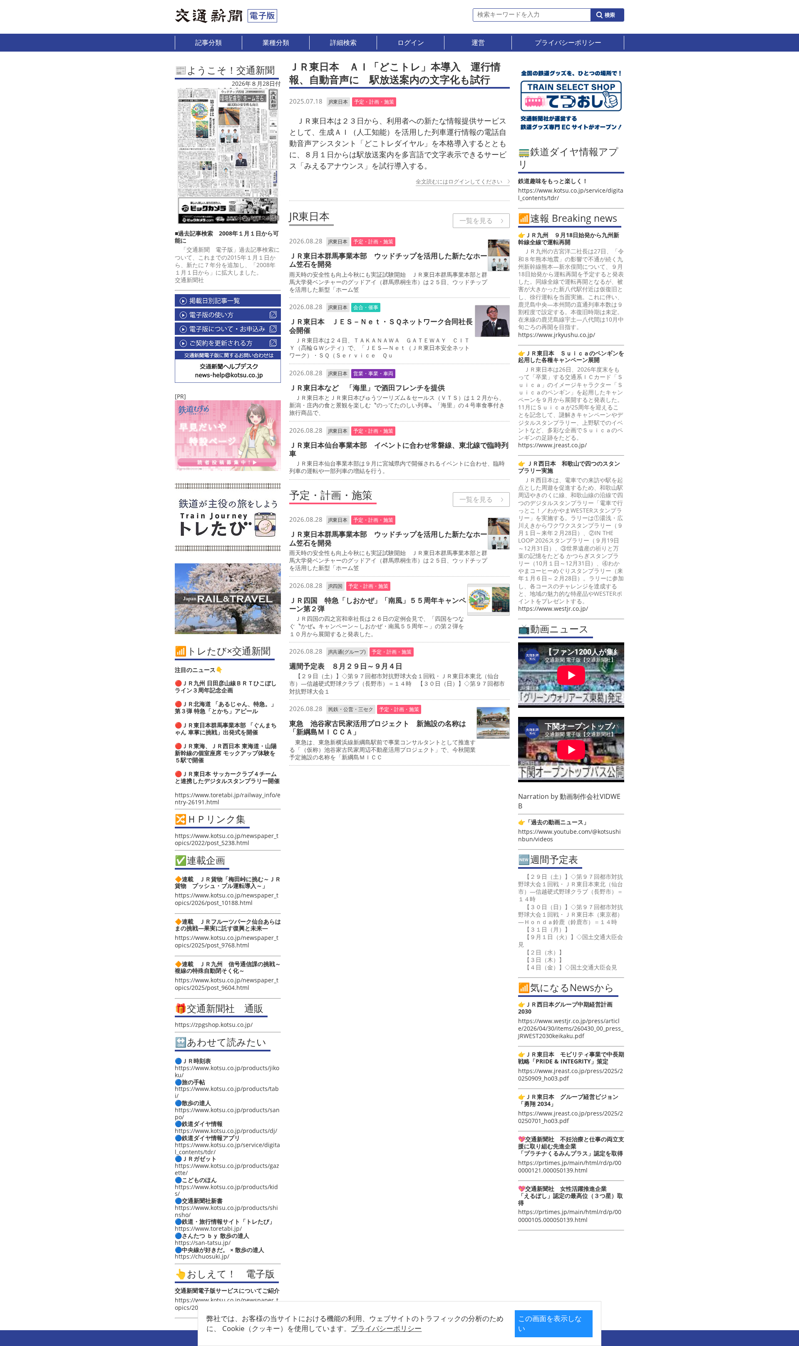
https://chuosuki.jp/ (202, 1256)
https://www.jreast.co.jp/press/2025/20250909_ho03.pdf (570, 1074)
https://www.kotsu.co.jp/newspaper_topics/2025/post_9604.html (226, 984)
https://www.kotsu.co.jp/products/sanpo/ (227, 1113)
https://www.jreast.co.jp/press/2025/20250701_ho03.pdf (570, 1117)
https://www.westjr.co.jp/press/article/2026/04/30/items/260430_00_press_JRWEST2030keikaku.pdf (570, 1028)
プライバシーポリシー (386, 1328)
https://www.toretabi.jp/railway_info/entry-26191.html (227, 798)
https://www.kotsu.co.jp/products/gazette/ (227, 1169)
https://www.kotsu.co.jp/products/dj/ (226, 1131)
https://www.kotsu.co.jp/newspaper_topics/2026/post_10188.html (226, 899)
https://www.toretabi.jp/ (208, 1228)
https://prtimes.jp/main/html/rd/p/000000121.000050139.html (569, 1166)
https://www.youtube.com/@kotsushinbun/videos (569, 835)
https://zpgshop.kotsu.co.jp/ (214, 1025)
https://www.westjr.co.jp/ (553, 608)
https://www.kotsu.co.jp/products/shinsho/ (226, 1211)
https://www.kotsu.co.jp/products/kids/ (226, 1190)
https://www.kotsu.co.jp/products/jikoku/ (227, 1071)
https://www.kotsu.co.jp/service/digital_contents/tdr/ (227, 1148)
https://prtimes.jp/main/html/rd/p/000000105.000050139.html (569, 1215)
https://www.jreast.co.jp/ (552, 445)
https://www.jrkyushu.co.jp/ (556, 335)
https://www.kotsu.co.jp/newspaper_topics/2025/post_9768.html (226, 941)
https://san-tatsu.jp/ (203, 1243)
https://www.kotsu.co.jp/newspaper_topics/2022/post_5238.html (226, 839)
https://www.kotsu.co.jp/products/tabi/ (227, 1092)
